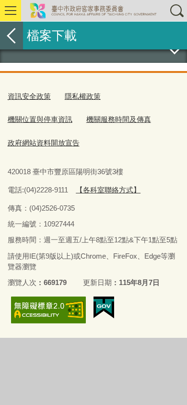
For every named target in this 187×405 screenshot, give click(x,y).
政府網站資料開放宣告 (44, 143)
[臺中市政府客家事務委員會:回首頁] (93, 10)
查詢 (176, 10)
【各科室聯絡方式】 (108, 190)
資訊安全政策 (29, 96)
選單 (10, 10)
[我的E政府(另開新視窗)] (104, 308)
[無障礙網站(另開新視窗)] (48, 310)
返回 (11, 35)
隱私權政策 (83, 96)
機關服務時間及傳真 (118, 119)
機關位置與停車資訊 (40, 119)
